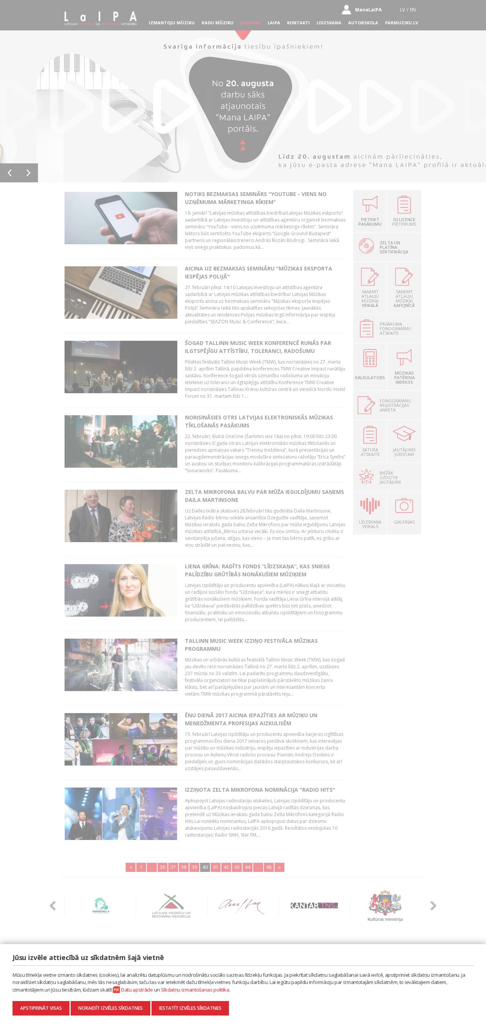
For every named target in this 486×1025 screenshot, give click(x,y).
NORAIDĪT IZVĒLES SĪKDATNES (110, 1008)
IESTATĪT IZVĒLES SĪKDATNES (190, 1008)
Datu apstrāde (137, 989)
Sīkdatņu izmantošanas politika (195, 989)
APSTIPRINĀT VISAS (41, 1008)
